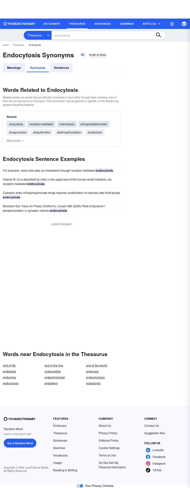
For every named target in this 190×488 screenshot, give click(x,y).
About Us (105, 425)
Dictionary (59, 425)
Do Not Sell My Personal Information (112, 465)
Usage (57, 463)
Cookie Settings (109, 448)
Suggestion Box (154, 433)
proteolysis (95, 132)
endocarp (92, 371)
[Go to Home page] (19, 23)
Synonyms (37, 67)
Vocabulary (60, 455)
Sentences (61, 67)
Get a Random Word (20, 443)
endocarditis (53, 371)
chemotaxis (66, 124)
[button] (172, 24)
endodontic (93, 383)
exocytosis (16, 124)
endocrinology (95, 377)
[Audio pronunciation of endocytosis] (82, 55)
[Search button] (160, 35)
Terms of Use (107, 455)
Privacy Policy (108, 433)
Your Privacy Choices (99, 486)
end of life (9, 365)
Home (6, 44)
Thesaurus (34, 35)
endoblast (9, 371)
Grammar (59, 448)
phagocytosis (18, 132)
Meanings (14, 67)
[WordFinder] (184, 23)
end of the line (54, 365)
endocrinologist (55, 377)
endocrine (9, 377)
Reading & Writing (65, 470)
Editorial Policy (109, 440)
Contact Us (151, 425)
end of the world (96, 365)
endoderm (51, 383)
